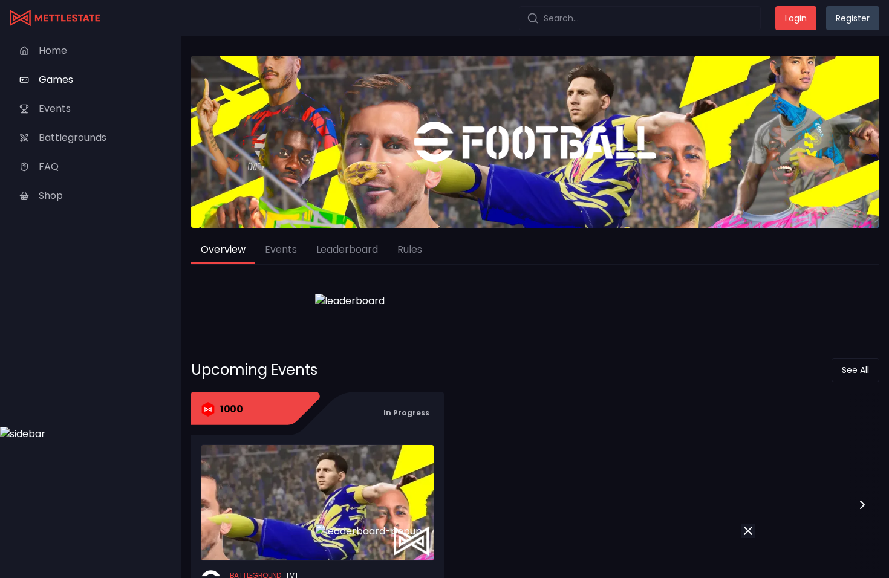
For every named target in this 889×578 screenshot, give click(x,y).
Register (853, 18)
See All (855, 370)
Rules (409, 249)
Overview (223, 249)
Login (796, 18)
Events (281, 249)
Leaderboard (347, 249)
